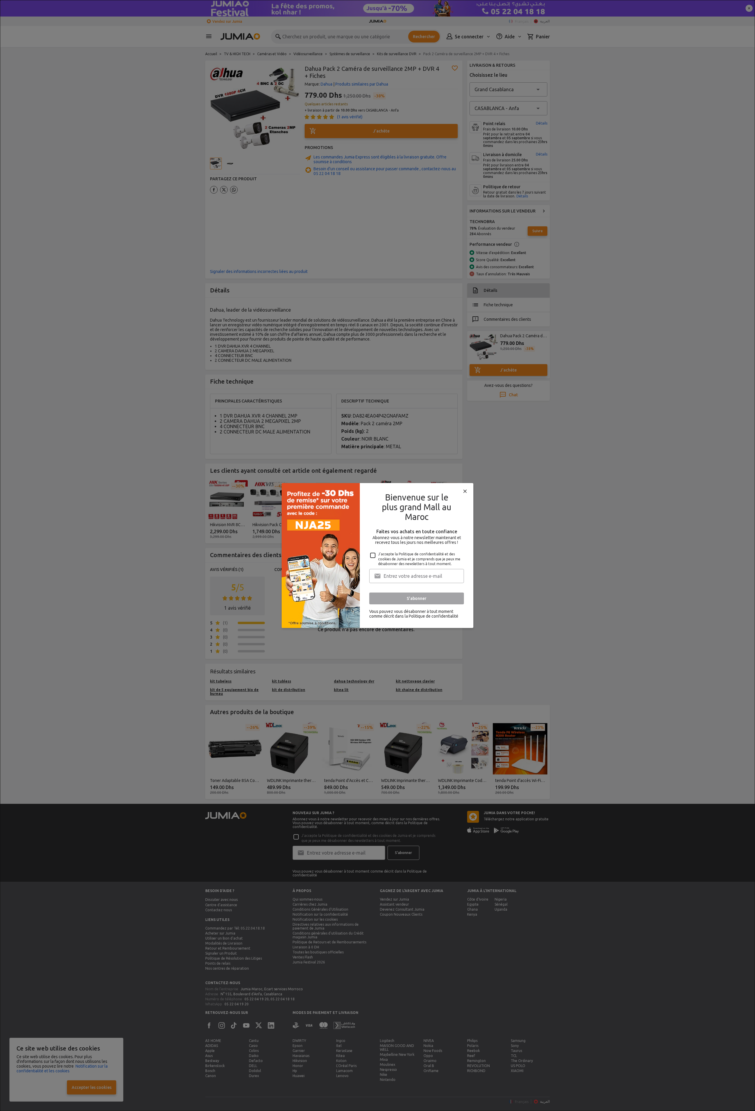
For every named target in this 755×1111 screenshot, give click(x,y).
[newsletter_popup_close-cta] (465, 491)
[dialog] (377, 555)
